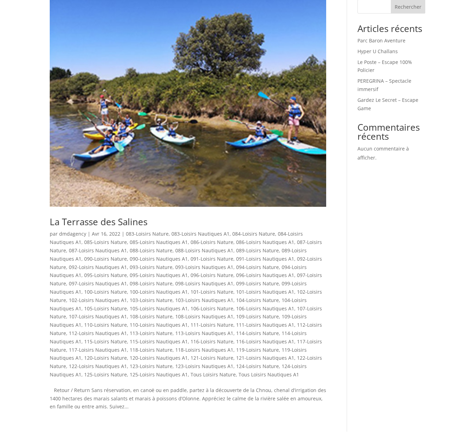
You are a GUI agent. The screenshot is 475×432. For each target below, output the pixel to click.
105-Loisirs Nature (105, 308)
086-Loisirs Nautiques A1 (265, 242)
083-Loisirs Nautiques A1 (200, 233)
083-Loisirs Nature (147, 233)
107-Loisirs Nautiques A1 (98, 316)
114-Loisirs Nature (257, 333)
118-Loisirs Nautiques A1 (204, 350)
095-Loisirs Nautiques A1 (159, 275)
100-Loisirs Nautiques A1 (159, 291)
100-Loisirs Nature (105, 291)
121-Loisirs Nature (212, 357)
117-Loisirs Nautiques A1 (98, 350)
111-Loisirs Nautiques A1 (265, 324)
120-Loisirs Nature (105, 357)
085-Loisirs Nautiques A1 (159, 242)
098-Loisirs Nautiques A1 (204, 283)
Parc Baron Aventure (381, 40)
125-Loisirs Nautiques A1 (159, 374)
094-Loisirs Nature (257, 267)
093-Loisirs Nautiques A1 (204, 267)
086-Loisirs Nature (212, 242)
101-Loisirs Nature (212, 291)
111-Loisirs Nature (212, 324)
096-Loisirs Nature (212, 275)
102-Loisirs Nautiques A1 (98, 300)
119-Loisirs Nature (257, 350)
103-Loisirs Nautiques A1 (204, 300)
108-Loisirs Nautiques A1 (204, 316)
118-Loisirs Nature (151, 350)
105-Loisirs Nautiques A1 (159, 308)
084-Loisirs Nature (253, 233)
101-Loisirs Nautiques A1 (265, 291)
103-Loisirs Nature (151, 300)
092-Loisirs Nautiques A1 (98, 267)
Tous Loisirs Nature (213, 374)
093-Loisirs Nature (151, 267)
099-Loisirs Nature (257, 283)
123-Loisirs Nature (151, 366)
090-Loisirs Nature (105, 258)
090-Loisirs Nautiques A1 (159, 258)
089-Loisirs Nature (257, 250)
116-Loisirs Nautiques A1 (265, 341)
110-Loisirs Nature (105, 324)
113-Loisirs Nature (151, 333)
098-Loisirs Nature (151, 283)
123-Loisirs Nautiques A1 (204, 366)
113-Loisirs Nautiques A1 (204, 333)
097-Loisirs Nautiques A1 (98, 283)
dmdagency (72, 233)
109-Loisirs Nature (257, 316)
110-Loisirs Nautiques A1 (159, 324)
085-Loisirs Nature (105, 242)
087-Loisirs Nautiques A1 (98, 250)
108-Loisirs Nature (151, 316)
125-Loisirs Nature (105, 374)
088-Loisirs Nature (151, 250)
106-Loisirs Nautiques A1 (265, 308)
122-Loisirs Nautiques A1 (98, 366)
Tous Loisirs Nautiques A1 (269, 374)
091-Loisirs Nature (212, 258)
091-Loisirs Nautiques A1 (265, 258)
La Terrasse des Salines (98, 221)
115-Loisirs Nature (105, 341)
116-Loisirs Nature (212, 341)
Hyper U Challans (377, 51)
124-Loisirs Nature (257, 366)
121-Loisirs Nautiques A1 (265, 357)
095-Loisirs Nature (105, 275)
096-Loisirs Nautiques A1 (265, 275)
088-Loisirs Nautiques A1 (204, 250)
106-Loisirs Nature (212, 308)
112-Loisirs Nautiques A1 (98, 333)
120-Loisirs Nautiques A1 (159, 357)
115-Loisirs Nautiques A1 (159, 341)
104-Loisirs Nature (257, 300)
